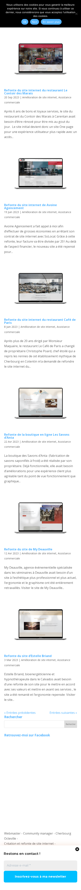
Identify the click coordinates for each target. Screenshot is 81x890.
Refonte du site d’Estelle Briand (28, 656)
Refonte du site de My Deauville (28, 549)
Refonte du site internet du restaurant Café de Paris (40, 321)
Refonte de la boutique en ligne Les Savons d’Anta (36, 436)
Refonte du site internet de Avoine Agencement (30, 206)
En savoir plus (51, 21)
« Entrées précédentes (20, 713)
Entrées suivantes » (63, 713)
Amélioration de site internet (39, 97)
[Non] (76, 14)
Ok (25, 21)
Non (34, 21)
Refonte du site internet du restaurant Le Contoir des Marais (35, 91)
